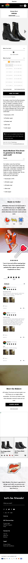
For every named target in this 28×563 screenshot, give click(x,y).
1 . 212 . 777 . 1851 (7, 512)
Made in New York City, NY (10, 142)
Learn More (14, 404)
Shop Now (14, 1)
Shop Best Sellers (14, 428)
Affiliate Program (7, 525)
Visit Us (5, 516)
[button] (5, 306)
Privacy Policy (6, 544)
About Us (5, 535)
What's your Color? (7, 48)
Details (5, 158)
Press (4, 526)
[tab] (6, 284)
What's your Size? (7, 58)
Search (21, 5)
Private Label (6, 523)
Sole (14, 224)
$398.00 (16, 455)
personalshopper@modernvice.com (18, 143)
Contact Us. (13, 96)
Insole (7, 224)
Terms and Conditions (8, 546)
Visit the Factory (14, 142)
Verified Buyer (13, 287)
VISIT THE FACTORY (14, 408)
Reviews (5, 537)
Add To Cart (14, 93)
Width (21, 224)
